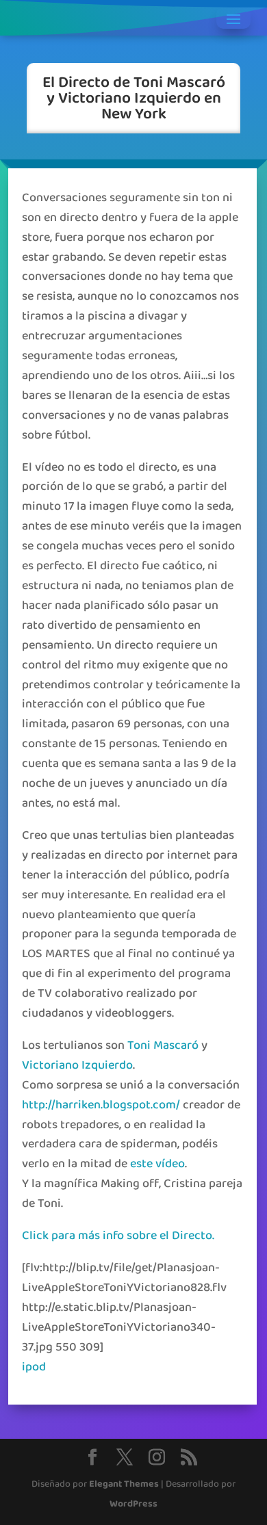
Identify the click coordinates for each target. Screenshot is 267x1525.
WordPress (133, 1504)
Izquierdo (107, 1066)
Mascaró (176, 1046)
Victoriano (50, 1066)
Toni (139, 1046)
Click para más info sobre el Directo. (118, 1236)
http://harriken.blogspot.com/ (101, 1105)
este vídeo (157, 1164)
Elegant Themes (124, 1484)
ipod (34, 1367)
